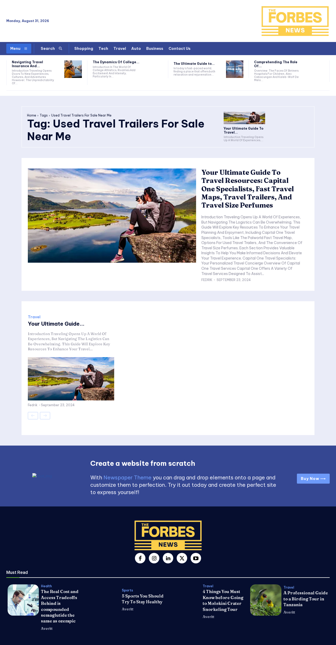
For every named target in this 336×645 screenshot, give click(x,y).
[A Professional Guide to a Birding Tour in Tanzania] (265, 600)
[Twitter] (182, 558)
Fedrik (206, 280)
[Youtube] (196, 558)
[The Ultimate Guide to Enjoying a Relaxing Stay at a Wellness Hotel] (235, 69)
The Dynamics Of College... (116, 62)
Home (31, 115)
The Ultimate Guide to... (194, 64)
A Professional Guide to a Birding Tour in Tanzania (306, 598)
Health (46, 586)
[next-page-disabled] (45, 415)
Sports (127, 590)
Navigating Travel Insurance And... (27, 64)
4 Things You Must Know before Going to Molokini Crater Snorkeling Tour (223, 600)
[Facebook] (140, 558)
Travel (34, 317)
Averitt (46, 628)
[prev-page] (33, 415)
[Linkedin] (168, 558)
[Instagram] (154, 558)
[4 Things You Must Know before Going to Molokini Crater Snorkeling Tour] (185, 600)
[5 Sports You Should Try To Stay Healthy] (104, 600)
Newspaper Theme (127, 477)
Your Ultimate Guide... (56, 323)
